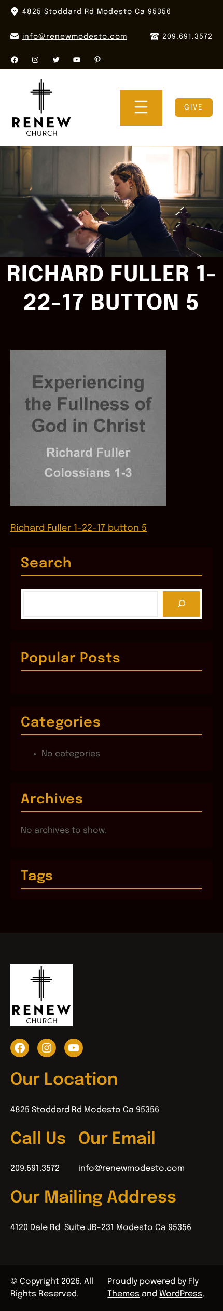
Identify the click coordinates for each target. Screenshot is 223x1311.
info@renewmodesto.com (74, 36)
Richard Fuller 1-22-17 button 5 (78, 528)
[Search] (181, 604)
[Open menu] (141, 108)
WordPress (180, 1294)
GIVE (193, 107)
